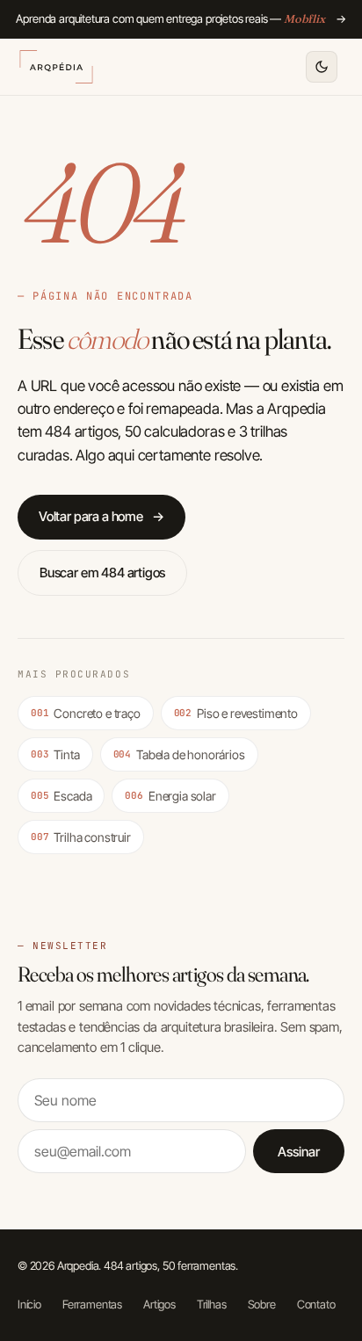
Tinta (55, 754)
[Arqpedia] (56, 66)
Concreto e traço (86, 713)
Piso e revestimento (236, 713)
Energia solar (170, 795)
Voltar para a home (101, 516)
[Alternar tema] (321, 67)
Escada (61, 795)
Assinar (299, 1151)
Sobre (262, 1304)
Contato (316, 1304)
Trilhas (212, 1304)
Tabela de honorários (179, 754)
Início (29, 1304)
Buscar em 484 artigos (102, 572)
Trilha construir (81, 837)
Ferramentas (92, 1304)
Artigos (159, 1304)
